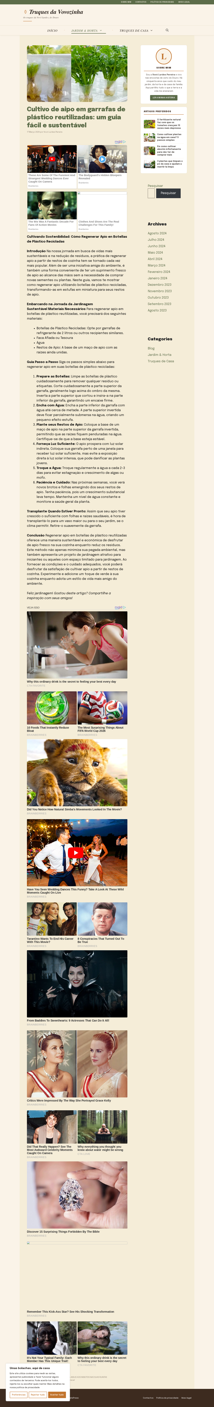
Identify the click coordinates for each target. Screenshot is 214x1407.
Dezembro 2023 (159, 284)
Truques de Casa (134, 30)
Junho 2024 (157, 246)
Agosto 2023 (157, 310)
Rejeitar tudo (38, 1395)
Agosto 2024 (157, 233)
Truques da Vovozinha (56, 11)
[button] (167, 30)
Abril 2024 (155, 259)
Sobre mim (126, 2)
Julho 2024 (156, 240)
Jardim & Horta (84, 30)
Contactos (140, 2)
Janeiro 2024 (157, 278)
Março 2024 (157, 265)
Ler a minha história (164, 98)
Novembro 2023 (160, 291)
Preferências (18, 1395)
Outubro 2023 (158, 297)
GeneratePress (71, 1398)
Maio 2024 (155, 252)
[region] (38, 1382)
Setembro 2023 (159, 304)
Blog (151, 348)
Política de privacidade (162, 2)
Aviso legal (184, 2)
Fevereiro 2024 (159, 272)
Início (52, 30)
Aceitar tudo (57, 1395)
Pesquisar (155, 186)
